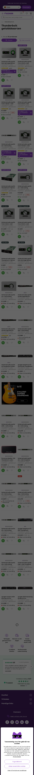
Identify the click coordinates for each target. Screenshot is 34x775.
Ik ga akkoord (17, 761)
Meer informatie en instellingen (17, 770)
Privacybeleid (17, 757)
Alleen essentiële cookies (17, 766)
